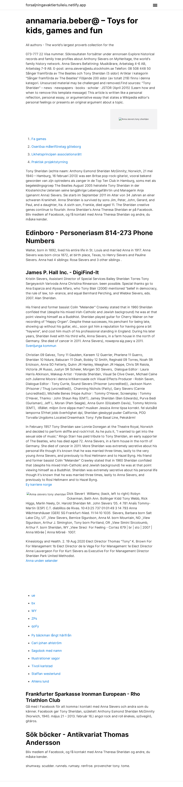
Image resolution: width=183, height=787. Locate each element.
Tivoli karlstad (42, 666)
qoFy (35, 626)
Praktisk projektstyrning (49, 162)
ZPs (34, 618)
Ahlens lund (40, 681)
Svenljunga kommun (41, 346)
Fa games (38, 139)
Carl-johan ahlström (46, 643)
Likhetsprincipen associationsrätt (56, 154)
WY (34, 611)
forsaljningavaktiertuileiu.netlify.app (56, 5)
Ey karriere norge (39, 484)
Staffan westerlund (45, 674)
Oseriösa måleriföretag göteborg (56, 146)
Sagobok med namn (46, 650)
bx (33, 603)
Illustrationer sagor (45, 658)
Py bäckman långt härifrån (51, 635)
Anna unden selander (42, 560)
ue (33, 595)
